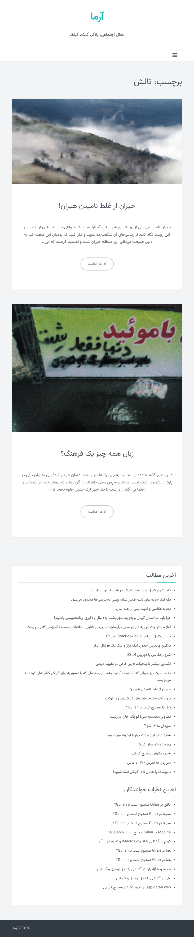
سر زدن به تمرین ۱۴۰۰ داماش (149, 763)
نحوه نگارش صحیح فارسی (122, 888)
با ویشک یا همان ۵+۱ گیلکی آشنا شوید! (142, 772)
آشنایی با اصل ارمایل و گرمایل (119, 869)
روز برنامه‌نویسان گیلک (154, 745)
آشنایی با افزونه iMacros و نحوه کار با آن (129, 842)
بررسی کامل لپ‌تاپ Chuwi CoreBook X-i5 (138, 636)
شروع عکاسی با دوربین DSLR (149, 655)
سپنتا (167, 814)
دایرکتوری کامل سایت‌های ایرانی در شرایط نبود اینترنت (131, 590)
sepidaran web (158, 888)
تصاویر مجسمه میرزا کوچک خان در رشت (140, 717)
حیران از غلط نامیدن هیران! (97, 206)
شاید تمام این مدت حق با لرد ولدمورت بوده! (138, 735)
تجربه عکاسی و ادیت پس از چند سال (143, 609)
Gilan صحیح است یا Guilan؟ (148, 708)
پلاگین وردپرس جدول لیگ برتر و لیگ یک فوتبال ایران (132, 646)
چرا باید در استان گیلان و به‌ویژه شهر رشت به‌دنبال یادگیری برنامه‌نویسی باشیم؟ (112, 618)
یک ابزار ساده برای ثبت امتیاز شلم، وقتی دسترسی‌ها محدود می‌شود (121, 600)
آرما (97, 17)
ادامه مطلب (97, 264)
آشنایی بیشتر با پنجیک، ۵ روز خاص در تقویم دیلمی (133, 664)
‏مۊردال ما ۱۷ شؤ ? (157, 726)
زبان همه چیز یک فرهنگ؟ (97, 453)
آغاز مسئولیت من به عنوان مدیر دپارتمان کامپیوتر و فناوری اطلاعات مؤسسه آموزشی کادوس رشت (98, 627)
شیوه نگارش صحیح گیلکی (151, 754)
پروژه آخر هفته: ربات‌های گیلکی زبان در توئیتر (138, 699)
